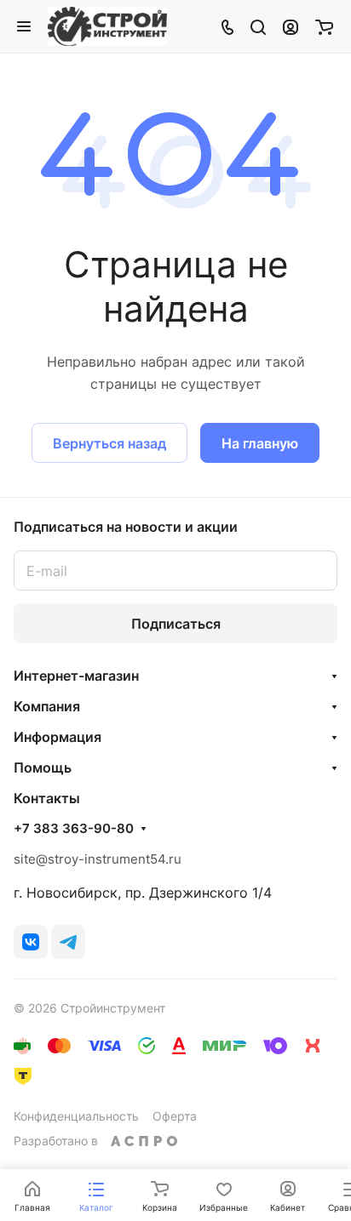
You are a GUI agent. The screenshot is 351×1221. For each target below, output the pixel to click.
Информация (57, 736)
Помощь (43, 767)
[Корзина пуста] (324, 26)
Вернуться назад (109, 443)
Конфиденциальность (76, 1116)
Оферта (174, 1116)
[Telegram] (68, 942)
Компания (47, 706)
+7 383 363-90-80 (74, 828)
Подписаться (176, 623)
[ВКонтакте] (31, 942)
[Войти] (290, 26)
